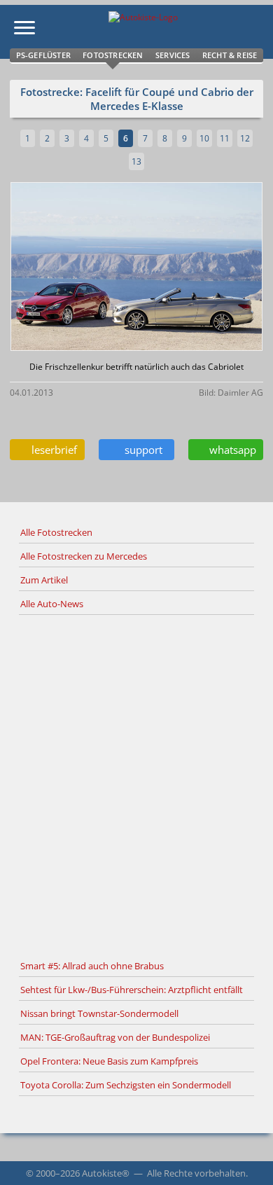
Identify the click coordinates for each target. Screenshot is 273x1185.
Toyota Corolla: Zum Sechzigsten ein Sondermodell (125, 1085)
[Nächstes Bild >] (178, 268)
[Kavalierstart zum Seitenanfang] (243, 1155)
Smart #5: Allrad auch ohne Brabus (92, 965)
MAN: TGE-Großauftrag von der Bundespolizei (115, 1037)
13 (136, 161)
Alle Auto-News (51, 603)
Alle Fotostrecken (56, 532)
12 (245, 138)
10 (204, 138)
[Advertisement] (136, 785)
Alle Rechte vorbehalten (196, 1173)
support (140, 450)
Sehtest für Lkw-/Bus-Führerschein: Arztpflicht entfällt (131, 989)
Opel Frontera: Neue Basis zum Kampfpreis (109, 1061)
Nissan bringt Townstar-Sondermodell (99, 1013)
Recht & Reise (230, 55)
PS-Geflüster (43, 55)
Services (172, 55)
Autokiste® (106, 1173)
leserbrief (51, 450)
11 (225, 138)
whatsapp (230, 450)
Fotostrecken (113, 55)
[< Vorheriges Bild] (40, 268)
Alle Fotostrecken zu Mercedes (83, 556)
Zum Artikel (44, 580)
